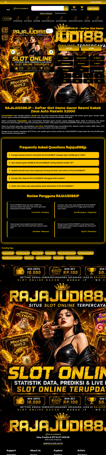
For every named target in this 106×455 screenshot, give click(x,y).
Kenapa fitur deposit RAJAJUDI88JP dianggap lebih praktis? (38, 178)
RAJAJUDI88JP (7, 115)
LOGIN (91, 48)
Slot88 (34, 115)
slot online (39, 126)
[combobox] (47, 8)
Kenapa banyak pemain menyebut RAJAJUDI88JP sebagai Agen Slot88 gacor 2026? (48, 155)
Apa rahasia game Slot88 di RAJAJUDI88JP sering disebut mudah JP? (42, 163)
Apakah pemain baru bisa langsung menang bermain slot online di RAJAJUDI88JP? (48, 170)
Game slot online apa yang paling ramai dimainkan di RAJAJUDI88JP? (42, 186)
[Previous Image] (13, 52)
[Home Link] (20, 8)
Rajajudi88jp (22, 121)
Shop (8, 9)
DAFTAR (69, 48)
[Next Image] (51, 52)
